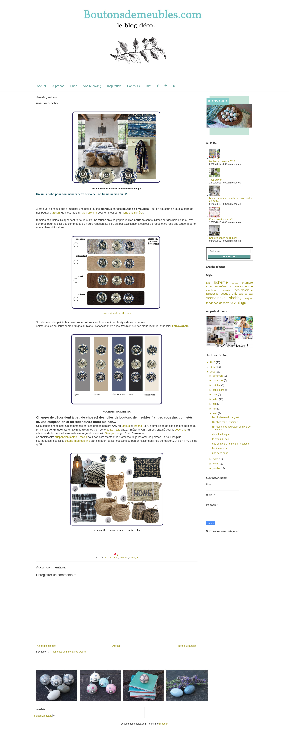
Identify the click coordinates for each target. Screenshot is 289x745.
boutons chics (219, 448)
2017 (213, 367)
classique (238, 286)
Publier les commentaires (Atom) (68, 651)
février (216, 463)
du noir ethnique (221, 434)
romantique (212, 293)
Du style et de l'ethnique (225, 422)
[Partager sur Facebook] (113, 555)
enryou (111, 433)
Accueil (41, 86)
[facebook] (158, 86)
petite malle (113, 429)
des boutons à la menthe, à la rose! (230, 443)
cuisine (248, 286)
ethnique (133, 558)
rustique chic (228, 293)
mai (215, 408)
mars (216, 459)
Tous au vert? (216, 180)
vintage (240, 302)
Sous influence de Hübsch (223, 238)
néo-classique (244, 290)
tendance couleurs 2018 (222, 161)
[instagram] (174, 86)
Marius (126, 425)
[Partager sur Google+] (118, 555)
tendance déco (216, 303)
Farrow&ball (180, 326)
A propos (58, 86)
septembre (219, 390)
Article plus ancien (186, 646)
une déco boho (220, 453)
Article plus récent (46, 646)
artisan (56, 212)
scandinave (216, 298)
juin (215, 404)
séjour (249, 298)
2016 (213, 371)
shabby (235, 298)
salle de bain (246, 294)
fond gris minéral (132, 212)
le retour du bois (220, 439)
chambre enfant (216, 286)
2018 (213, 362)
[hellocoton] (181, 86)
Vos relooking (92, 86)
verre (229, 303)
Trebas (138, 425)
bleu (107, 558)
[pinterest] (166, 86)
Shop (73, 86)
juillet (216, 399)
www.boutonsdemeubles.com (117, 313)
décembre (218, 375)
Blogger (163, 723)
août (215, 394)
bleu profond (89, 212)
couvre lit (180, 429)
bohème (114, 558)
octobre (217, 385)
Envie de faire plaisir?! (221, 219)
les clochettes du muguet (225, 417)
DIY (148, 86)
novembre (218, 380)
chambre (123, 558)
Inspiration (114, 86)
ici (40, 429)
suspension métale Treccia (71, 437)
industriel (226, 290)
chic (230, 286)
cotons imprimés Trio (77, 440)
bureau (235, 283)
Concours (133, 86)
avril (215, 413)
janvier (217, 468)
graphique (211, 290)
